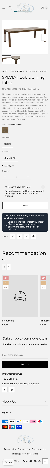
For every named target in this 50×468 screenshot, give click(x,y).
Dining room (16, 71)
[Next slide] (43, 37)
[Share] (12, 236)
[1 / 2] (6, 59)
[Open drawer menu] (4, 8)
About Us (9, 401)
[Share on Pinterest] (33, 236)
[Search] (10, 8)
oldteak (7, 144)
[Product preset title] (20, 296)
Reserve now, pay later (19, 187)
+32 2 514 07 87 (10, 378)
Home (4, 71)
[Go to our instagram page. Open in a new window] (11, 389)
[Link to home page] (25, 439)
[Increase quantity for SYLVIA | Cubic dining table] (28, 176)
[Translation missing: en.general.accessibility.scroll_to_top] (45, 461)
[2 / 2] (15, 59)
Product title (8, 320)
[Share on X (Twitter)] (26, 236)
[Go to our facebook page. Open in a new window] (4, 389)
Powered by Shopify (32, 461)
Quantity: (6, 171)
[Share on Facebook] (19, 236)
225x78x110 (10, 158)
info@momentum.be (12, 373)
